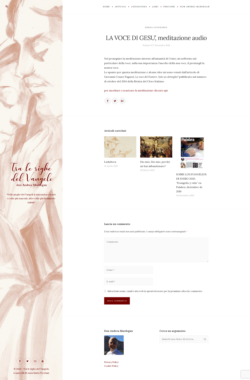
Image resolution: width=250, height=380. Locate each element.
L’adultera (110, 161)
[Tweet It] (114, 100)
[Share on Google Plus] (122, 100)
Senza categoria (156, 27)
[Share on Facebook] (107, 100)
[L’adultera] (120, 147)
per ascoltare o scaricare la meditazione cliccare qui (136, 90)
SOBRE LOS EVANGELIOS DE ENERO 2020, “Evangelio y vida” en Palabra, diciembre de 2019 (191, 183)
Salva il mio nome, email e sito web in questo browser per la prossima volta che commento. (155, 291)
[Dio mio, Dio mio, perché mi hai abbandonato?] (156, 147)
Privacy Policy (111, 362)
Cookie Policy (111, 366)
